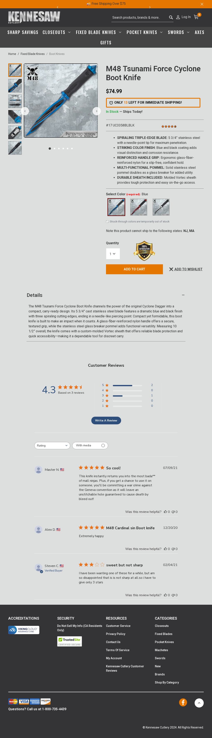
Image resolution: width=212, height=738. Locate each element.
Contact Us (113, 642)
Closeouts (162, 626)
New (158, 666)
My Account (114, 658)
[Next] (152, 7)
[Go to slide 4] (63, 148)
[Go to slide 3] (59, 148)
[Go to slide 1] (50, 148)
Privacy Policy (115, 634)
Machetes (161, 650)
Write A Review (106, 420)
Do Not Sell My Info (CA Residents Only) (79, 628)
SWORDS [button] (177, 32)
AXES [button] (200, 32)
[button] (183, 17)
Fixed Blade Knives (33, 54)
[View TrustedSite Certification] (81, 641)
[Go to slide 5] (67, 148)
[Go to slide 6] (72, 148)
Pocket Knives (164, 642)
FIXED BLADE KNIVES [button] (97, 32)
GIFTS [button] (106, 42)
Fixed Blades (163, 634)
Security (65, 618)
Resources (116, 618)
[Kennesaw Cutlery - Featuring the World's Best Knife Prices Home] (34, 18)
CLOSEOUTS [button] (55, 32)
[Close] (202, 4)
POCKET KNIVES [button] (143, 32)
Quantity (112, 243)
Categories (166, 618)
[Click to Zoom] (61, 100)
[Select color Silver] (161, 207)
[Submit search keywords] (171, 16)
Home (12, 54)
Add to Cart (134, 269)
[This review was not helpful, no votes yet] (173, 512)
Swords (160, 658)
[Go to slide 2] (54, 148)
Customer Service (118, 626)
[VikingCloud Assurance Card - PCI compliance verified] (23, 630)
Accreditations (23, 618)
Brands (160, 674)
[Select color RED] (138, 207)
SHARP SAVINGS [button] (23, 32)
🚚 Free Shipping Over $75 (106, 4)
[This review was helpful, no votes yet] (165, 512)
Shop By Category (167, 682)
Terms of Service (117, 650)
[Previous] (57, 7)
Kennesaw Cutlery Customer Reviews (125, 668)
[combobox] (142, 17)
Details (34, 295)
